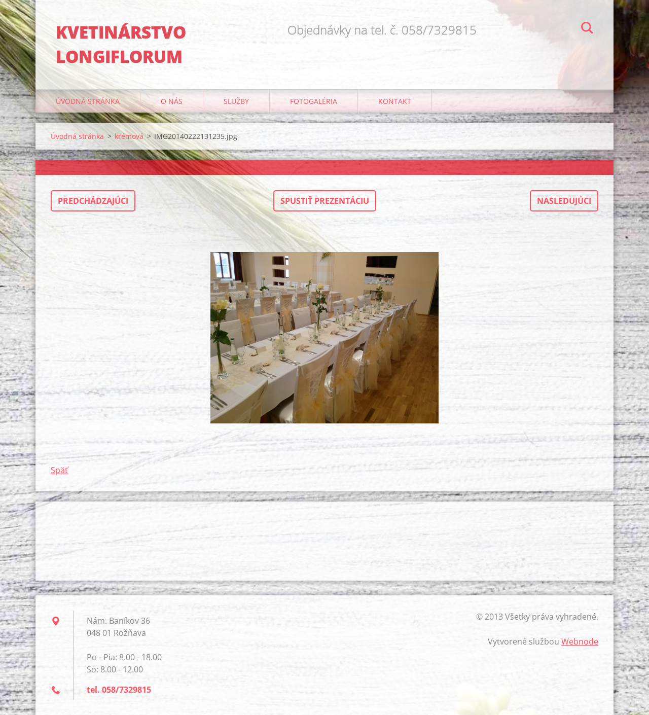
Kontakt (394, 101)
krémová (129, 136)
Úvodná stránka (88, 101)
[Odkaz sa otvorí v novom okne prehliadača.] (324, 338)
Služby (236, 101)
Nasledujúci (564, 200)
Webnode (579, 641)
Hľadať (587, 29)
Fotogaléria (313, 101)
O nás (172, 101)
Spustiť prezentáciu (324, 200)
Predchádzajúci (93, 200)
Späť (59, 470)
